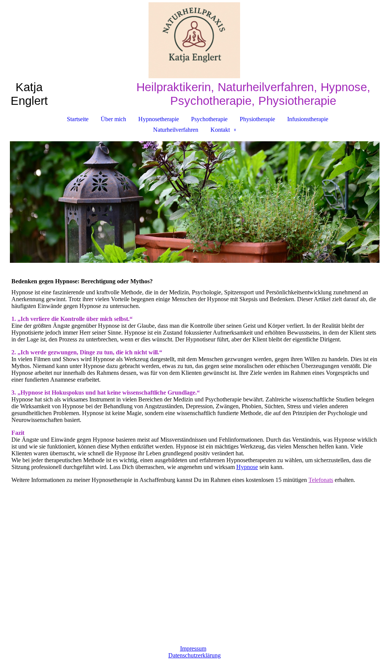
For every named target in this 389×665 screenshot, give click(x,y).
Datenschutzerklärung (194, 655)
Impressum (193, 648)
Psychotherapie (209, 119)
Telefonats (320, 480)
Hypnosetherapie (158, 119)
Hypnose (247, 467)
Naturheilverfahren (175, 129)
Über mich (113, 119)
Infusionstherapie (307, 119)
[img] (194, 40)
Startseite (78, 119)
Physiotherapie (257, 119)
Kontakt (220, 129)
